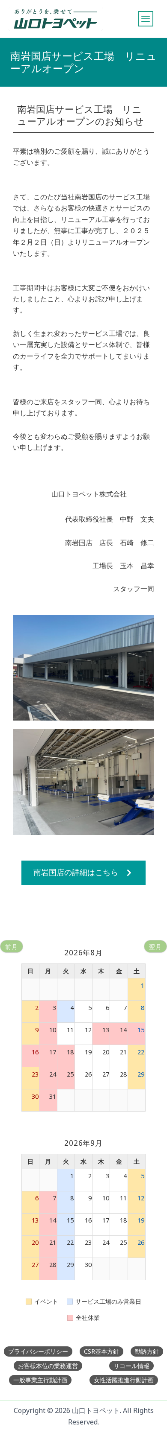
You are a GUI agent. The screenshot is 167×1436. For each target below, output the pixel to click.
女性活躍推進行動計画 (124, 1380)
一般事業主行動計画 (40, 1380)
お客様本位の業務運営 (48, 1366)
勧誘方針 (147, 1351)
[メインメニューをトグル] (145, 19)
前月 (11, 947)
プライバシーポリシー (38, 1351)
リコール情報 (131, 1366)
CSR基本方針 (101, 1351)
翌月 (155, 947)
